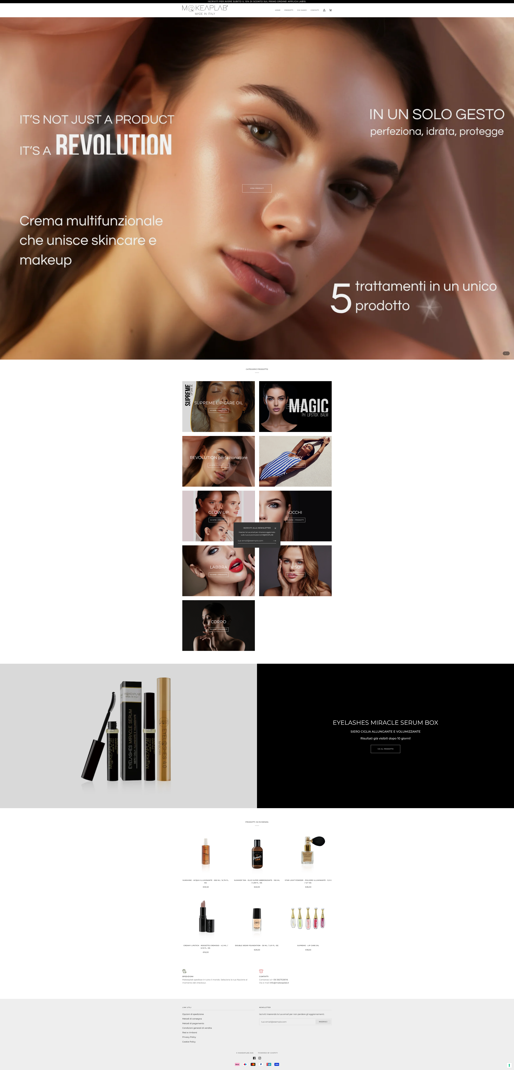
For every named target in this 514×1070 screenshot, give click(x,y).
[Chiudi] (276, 527)
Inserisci (323, 1022)
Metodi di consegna (192, 1019)
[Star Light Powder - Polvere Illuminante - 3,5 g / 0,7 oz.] (308, 853)
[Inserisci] (272, 541)
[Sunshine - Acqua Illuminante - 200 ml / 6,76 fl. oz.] (205, 853)
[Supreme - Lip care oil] (308, 918)
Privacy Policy (189, 1037)
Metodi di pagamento (193, 1023)
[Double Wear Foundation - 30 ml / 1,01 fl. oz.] (257, 918)
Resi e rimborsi (189, 1032)
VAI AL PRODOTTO (386, 749)
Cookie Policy (189, 1042)
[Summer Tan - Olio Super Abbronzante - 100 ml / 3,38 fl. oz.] (257, 853)
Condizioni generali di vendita (197, 1028)
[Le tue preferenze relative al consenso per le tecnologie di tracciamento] (509, 1065)
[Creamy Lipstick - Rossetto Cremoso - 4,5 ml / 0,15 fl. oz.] (205, 918)
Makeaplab (243, 1053)
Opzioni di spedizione (193, 1014)
